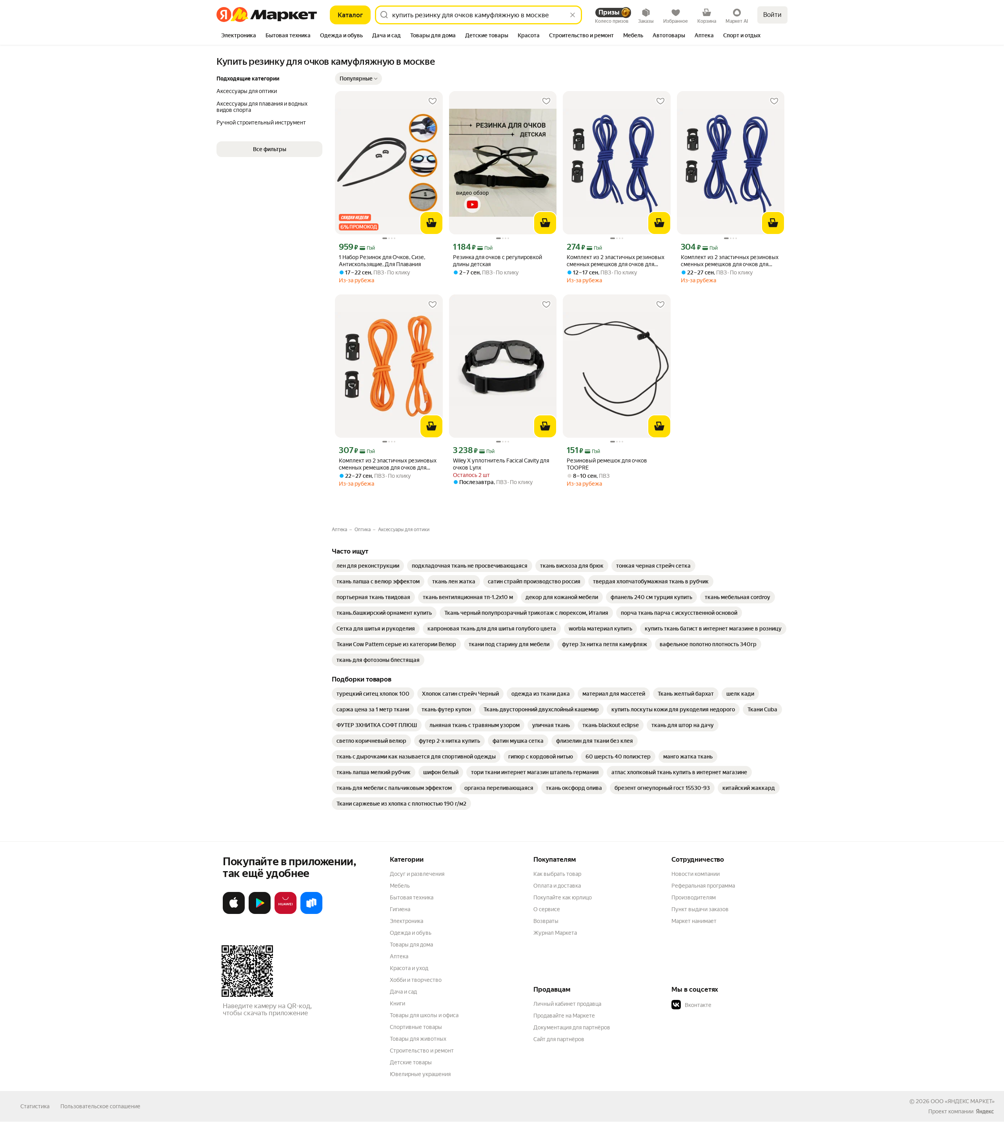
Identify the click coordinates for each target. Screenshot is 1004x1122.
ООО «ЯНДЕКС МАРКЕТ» (963, 1101)
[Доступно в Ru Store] (311, 912)
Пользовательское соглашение (100, 1106)
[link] (368, 565)
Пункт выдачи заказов (700, 909)
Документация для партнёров (571, 1027)
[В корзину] (431, 223)
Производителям (693, 897)
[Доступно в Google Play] (260, 912)
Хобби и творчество (416, 980)
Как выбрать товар (557, 874)
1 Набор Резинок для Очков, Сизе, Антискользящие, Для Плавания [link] (382, 260)
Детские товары (411, 1062)
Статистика (34, 1106)
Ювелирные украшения (420, 1074)
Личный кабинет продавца (567, 1004)
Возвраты (545, 921)
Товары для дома (411, 944)
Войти (772, 14)
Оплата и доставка (557, 886)
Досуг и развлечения (417, 874)
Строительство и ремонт (422, 1050)
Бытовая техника (411, 897)
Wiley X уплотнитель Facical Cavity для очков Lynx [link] (501, 464)
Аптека (399, 956)
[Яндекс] (985, 1111)
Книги (397, 1003)
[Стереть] (572, 15)
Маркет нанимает (694, 921)
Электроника (406, 921)
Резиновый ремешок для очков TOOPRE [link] (607, 464)
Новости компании (695, 874)
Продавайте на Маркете (564, 1015)
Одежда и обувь (410, 933)
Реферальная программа (703, 886)
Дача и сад (403, 992)
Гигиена (400, 909)
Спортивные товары (416, 1027)
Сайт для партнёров (558, 1039)
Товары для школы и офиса (424, 1015)
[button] (358, 78)
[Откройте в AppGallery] (285, 912)
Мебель (400, 886)
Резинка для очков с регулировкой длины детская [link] (497, 260)
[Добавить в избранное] (432, 101)
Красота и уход (409, 968)
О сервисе (546, 909)
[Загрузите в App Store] (234, 912)
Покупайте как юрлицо (562, 897)
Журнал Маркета (555, 933)
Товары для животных (418, 1039)
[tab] (238, 36)
